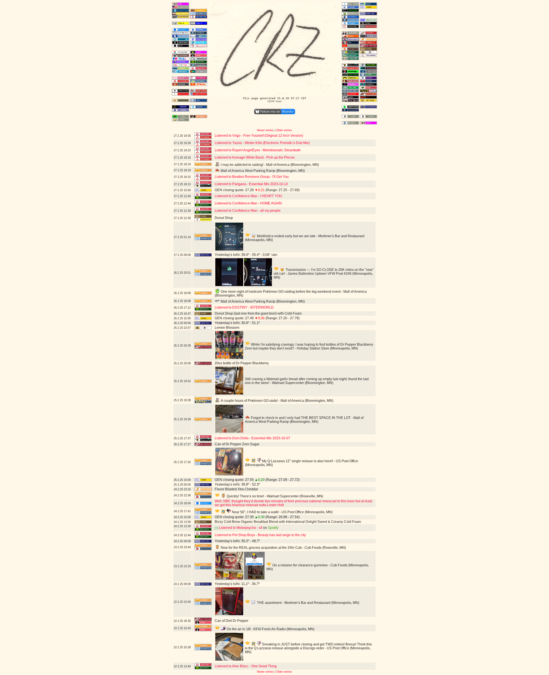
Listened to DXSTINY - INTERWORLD (244, 307)
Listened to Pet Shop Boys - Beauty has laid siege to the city (260, 535)
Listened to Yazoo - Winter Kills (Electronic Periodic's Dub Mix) (262, 143)
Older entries (284, 130)
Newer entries (265, 130)
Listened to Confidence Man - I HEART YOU (248, 196)
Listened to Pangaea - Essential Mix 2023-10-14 (251, 184)
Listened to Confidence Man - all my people (248, 210)
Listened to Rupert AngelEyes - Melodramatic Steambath (258, 150)
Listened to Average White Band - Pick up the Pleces (255, 157)
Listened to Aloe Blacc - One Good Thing (246, 666)
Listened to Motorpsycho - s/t (240, 528)
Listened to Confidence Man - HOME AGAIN (248, 203)
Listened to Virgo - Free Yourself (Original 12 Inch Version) (259, 135)
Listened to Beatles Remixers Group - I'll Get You (252, 176)
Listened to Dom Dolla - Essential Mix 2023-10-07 (252, 438)
